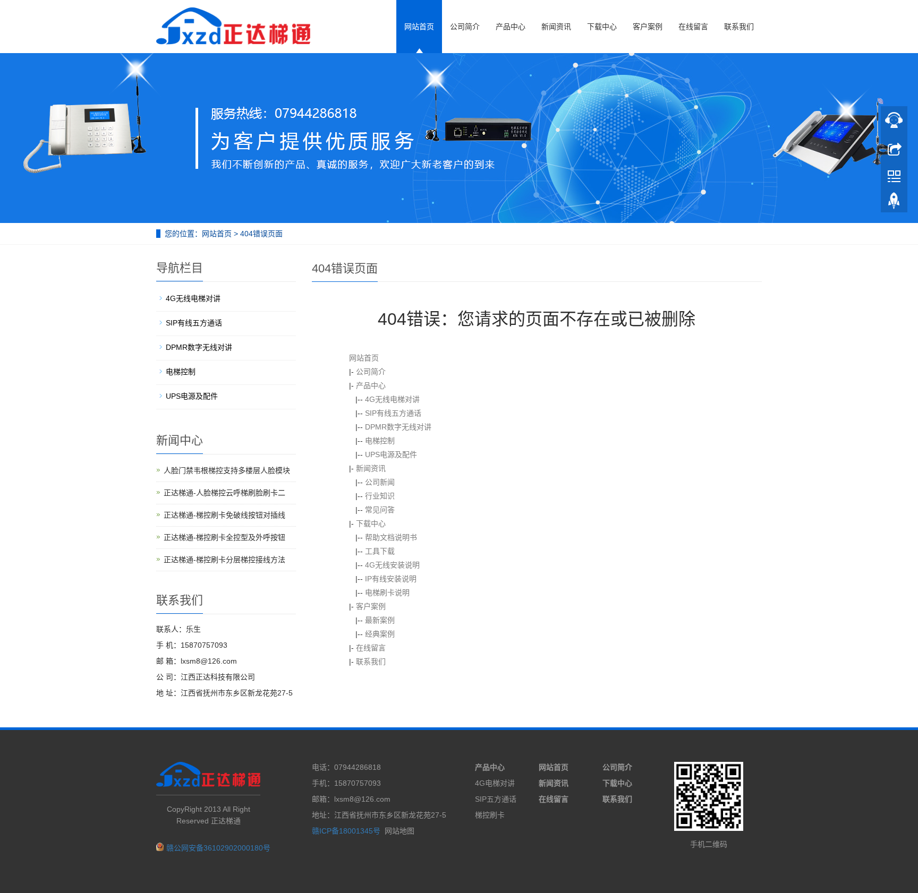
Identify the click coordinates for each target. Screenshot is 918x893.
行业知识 (380, 496)
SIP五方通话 (495, 799)
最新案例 (380, 620)
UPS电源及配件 (391, 454)
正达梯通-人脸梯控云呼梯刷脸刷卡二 (224, 492)
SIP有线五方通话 (393, 413)
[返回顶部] (894, 203)
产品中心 (510, 26)
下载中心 (602, 26)
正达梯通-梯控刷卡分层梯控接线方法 (224, 559)
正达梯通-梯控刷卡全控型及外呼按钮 (224, 537)
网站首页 (419, 26)
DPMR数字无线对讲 (398, 427)
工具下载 (380, 551)
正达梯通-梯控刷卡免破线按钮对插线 (224, 515)
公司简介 (465, 26)
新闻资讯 (556, 26)
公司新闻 (380, 482)
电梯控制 (380, 440)
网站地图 (399, 831)
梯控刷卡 (490, 815)
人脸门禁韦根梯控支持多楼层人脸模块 (227, 470)
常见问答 (380, 509)
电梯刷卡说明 (387, 592)
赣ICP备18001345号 (346, 831)
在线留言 (693, 26)
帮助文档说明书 (391, 537)
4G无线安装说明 (392, 565)
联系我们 (739, 26)
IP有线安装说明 (390, 578)
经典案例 (380, 634)
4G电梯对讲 (495, 783)
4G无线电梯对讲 (392, 399)
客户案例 (647, 26)
